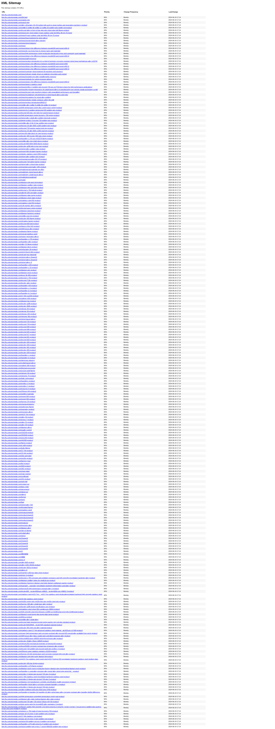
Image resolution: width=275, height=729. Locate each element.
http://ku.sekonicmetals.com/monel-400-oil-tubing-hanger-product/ (24, 151)
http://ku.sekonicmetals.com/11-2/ (13, 560)
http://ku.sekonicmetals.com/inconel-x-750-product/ (19, 278)
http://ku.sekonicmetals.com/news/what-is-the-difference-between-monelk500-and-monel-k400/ (35, 64)
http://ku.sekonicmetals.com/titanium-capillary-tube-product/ (22, 185)
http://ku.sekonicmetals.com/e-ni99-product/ (17, 445)
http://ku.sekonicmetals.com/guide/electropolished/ (19, 177)
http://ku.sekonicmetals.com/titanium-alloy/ (16, 528)
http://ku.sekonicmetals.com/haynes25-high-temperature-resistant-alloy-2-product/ (30, 588)
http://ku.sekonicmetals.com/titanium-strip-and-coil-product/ (22, 182)
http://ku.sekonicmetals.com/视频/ (13, 557)
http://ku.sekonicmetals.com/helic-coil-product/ (18, 378)
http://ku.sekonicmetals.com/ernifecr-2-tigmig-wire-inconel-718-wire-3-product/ (29, 674)
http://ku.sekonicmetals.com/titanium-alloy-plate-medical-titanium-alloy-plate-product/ (31, 699)
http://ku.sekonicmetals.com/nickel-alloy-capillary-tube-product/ (23, 149)
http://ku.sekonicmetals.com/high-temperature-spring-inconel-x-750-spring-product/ (30, 115)
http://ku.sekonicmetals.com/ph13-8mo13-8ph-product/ (21, 252)
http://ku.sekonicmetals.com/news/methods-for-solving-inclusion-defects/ (27, 79)
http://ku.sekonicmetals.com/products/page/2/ (17, 520)
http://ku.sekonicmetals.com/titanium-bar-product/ (19, 301)
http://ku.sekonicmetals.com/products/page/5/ (17, 512)
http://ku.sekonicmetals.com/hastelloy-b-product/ (18, 358)
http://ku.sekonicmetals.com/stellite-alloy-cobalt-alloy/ (20, 619)
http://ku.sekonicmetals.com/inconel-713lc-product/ (19, 280)
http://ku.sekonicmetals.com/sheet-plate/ (16, 471)
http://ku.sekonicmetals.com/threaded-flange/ (17, 507)
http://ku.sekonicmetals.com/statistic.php (16, 20)
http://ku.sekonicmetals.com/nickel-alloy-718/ (17, 505)
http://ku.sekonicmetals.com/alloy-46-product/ (17, 417)
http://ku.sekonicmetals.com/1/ (12, 551)
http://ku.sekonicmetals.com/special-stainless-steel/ (19, 234)
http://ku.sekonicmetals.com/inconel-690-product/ (19, 327)
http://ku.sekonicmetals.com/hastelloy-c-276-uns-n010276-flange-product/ (27, 138)
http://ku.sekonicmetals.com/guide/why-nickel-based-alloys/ (22, 172)
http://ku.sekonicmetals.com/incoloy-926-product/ (19, 342)
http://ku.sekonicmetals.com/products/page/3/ (17, 518)
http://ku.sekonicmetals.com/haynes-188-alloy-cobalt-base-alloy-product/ (27, 604)
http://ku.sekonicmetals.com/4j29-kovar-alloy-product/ (20, 229)
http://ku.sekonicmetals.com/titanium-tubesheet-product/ (21, 211)
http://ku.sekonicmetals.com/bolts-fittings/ (16, 448)
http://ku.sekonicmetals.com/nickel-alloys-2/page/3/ (19, 260)
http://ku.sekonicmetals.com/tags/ (13, 499)
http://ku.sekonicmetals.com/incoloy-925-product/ (19, 345)
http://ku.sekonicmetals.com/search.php (15, 22)
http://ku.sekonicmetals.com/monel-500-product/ (18, 396)
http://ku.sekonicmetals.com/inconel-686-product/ (19, 329)
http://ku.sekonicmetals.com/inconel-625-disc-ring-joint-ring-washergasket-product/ (30, 113)
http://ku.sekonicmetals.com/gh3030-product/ (17, 440)
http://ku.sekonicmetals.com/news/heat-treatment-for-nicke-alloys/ (25, 38)
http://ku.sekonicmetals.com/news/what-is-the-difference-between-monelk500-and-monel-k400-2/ (35, 66)
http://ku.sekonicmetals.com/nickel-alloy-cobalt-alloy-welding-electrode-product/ (29, 118)
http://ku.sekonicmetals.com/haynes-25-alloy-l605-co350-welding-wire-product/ (29, 126)
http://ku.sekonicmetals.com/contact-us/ (15, 484)
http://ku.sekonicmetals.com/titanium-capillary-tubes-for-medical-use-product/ (28, 580)
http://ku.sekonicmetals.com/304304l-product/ (17, 435)
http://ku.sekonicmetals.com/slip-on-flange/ (16, 530)
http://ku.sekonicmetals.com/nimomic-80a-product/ (19, 316)
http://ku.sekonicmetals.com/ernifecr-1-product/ (18, 386)
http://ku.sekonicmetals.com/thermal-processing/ (18, 368)
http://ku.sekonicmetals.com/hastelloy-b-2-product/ (19, 293)
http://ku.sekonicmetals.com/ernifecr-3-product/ (18, 383)
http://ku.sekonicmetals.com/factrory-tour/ (16, 461)
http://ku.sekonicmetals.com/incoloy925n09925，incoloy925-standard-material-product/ (32, 625)
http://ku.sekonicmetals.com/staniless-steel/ (17, 510)
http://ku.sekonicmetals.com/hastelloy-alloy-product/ (20, 242)
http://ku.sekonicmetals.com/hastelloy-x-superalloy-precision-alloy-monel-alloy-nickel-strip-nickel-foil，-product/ (40, 671)
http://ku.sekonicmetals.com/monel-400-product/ (18, 399)
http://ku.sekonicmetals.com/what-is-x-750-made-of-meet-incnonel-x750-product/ (30, 711)
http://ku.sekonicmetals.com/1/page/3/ (15, 538)
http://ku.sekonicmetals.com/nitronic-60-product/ (18, 309)
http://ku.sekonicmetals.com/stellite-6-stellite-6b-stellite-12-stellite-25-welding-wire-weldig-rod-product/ (37, 28)
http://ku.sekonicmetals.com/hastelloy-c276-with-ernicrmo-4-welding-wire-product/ (30, 724)
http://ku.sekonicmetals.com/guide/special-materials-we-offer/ (23, 169)
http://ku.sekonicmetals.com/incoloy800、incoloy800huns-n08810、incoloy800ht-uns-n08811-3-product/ (38, 591)
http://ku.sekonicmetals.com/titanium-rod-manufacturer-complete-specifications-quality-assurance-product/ (39, 682)
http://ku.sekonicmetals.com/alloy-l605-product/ (18, 562)
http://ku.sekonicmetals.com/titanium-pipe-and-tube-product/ (22, 187)
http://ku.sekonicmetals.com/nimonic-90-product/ (18, 373)
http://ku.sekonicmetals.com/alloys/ (14, 494)
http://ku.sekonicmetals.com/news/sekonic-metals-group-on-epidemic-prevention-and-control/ (34, 74)
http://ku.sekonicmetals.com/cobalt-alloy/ (16, 533)
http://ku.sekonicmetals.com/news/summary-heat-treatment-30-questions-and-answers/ (32, 71)
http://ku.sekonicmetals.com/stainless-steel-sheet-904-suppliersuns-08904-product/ (31, 609)
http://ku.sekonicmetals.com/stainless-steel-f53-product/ (21, 203)
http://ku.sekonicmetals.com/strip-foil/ (14, 481)
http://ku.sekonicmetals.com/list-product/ (16, 463)
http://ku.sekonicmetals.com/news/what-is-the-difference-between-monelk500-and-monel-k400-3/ (35, 69)
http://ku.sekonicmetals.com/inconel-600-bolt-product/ (20, 224)
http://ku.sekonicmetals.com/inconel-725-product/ (19, 322)
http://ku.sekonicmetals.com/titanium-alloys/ (17, 427)
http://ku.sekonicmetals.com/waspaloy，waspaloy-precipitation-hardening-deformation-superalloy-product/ (38, 586)
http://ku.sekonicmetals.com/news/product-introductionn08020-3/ (24, 102)
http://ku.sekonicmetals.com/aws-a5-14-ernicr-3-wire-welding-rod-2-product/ (28, 714)
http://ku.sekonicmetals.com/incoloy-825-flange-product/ (21, 218)
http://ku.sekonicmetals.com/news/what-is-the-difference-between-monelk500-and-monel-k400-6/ (35, 82)
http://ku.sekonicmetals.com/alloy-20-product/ (17, 425)
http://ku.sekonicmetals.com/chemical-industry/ (18, 404)
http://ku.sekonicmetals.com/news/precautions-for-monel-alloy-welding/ (26, 97)
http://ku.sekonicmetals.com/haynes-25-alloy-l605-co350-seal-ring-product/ (28, 131)
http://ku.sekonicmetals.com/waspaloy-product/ (18, 409)
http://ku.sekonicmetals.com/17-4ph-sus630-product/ (20, 296)
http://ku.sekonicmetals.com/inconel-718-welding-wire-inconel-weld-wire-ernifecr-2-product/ (33, 649)
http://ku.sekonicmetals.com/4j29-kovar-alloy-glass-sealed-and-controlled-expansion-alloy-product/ (36, 636)
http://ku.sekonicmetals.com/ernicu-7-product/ (18, 420)
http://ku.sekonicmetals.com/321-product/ (16, 479)
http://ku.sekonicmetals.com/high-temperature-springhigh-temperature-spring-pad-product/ (33, 696)
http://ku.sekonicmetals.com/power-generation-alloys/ (20, 236)
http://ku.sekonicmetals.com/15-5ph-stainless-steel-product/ (22, 599)
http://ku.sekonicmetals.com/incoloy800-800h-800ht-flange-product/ (25, 144)
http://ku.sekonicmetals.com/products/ (15, 523)
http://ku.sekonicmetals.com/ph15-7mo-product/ (18, 414)
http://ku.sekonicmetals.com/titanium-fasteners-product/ (21, 213)
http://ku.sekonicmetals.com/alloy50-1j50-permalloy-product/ (22, 193)
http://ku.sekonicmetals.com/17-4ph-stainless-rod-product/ (22, 716)
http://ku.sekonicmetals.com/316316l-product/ (17, 432)
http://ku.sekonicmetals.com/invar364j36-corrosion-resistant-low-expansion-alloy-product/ (33, 646)
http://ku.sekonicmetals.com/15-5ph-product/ (17, 453)
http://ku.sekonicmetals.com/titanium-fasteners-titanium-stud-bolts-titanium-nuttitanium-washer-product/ (37, 583)
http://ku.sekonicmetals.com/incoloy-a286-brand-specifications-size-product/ (28, 607)
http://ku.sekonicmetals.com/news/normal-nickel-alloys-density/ (24, 40)
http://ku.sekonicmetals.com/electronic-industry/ (18, 360)
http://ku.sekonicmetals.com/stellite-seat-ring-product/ (20, 216)
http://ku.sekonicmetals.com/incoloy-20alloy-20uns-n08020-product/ (25, 641)
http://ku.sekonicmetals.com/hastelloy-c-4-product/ (19, 288)
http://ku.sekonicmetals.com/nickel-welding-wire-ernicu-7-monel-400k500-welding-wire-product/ (35, 726)
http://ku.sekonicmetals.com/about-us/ (15, 492)
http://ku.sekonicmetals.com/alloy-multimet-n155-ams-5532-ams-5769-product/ (29, 689)
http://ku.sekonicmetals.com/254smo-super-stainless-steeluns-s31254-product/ (29, 651)
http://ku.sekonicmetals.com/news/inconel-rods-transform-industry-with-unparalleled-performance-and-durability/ (41, 92)
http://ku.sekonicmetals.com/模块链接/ (15, 554)
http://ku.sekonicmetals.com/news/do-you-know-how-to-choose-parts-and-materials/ (31, 51)
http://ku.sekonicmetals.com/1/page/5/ (15, 546)
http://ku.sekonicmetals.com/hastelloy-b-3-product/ (19, 291)
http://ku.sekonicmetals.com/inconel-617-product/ (19, 334)
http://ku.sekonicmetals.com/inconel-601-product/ (19, 337)
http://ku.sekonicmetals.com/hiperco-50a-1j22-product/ (21, 226)
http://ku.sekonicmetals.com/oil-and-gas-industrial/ (19, 254)
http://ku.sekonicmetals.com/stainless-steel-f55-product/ (21, 200)
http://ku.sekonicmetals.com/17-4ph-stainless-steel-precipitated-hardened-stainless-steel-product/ (36, 677)
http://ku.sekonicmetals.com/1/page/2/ (15, 541)
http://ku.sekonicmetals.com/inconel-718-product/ (19, 324)
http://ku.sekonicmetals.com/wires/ (14, 536)
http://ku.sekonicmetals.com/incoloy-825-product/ (19, 350)
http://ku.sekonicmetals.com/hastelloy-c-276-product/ (20, 239)
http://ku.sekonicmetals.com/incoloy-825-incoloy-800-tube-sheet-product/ (27, 136)
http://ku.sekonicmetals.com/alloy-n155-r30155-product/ (21, 565)
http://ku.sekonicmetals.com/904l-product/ (16, 466)
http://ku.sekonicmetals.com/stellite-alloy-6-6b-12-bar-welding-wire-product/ (28, 123)
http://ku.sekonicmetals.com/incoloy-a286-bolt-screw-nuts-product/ (25, 146)
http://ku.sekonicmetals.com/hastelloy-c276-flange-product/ (22, 666)
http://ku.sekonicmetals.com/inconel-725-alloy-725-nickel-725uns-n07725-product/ (30, 701)
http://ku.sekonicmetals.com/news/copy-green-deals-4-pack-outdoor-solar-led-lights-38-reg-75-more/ (37, 33)
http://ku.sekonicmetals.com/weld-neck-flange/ (18, 407)
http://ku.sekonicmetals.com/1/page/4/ (15, 543)
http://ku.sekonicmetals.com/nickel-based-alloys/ (18, 319)
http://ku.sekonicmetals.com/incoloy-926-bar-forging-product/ (23, 663)
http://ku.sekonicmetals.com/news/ (14, 46)
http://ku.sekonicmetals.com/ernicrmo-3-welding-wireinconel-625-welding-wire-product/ (32, 110)
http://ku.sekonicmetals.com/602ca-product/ (17, 617)
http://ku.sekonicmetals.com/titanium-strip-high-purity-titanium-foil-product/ (27, 656)
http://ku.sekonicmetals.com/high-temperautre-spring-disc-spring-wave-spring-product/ (32, 107)
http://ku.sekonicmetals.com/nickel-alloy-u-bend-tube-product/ (23, 164)
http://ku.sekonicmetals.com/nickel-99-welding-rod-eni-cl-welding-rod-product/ (29, 721)
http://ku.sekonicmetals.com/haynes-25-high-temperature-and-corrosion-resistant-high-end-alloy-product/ (38, 654)
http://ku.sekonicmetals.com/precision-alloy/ (17, 525)
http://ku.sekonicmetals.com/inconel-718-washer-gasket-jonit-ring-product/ (27, 128)
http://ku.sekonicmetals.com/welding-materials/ (18, 394)
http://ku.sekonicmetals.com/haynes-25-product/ (18, 401)
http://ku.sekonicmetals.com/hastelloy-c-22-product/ (20, 267)
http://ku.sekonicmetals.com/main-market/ (16, 474)
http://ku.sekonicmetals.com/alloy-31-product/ (17, 422)
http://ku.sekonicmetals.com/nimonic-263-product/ (19, 314)
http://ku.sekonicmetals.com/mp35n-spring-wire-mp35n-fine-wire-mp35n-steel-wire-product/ (33, 601)
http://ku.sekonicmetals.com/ (11, 15)
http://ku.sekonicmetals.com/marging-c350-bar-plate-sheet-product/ (25, 573)
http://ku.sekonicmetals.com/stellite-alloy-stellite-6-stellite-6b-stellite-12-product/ (29, 105)
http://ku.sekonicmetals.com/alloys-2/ (14, 570)
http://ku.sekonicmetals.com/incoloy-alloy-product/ (19, 283)
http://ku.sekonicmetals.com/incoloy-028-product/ (19, 352)
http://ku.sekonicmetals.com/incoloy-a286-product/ (19, 303)
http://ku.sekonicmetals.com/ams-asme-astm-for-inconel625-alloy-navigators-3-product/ (32, 704)
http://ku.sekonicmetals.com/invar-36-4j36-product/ (19, 275)
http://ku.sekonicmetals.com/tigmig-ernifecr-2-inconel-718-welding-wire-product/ (29, 120)
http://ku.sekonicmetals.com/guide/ (14, 180)
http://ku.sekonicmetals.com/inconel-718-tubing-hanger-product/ (24, 162)
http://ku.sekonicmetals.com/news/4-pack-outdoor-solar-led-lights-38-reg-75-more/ (30, 35)
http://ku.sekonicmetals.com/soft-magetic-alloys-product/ (21, 205)
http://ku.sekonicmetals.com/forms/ (14, 497)
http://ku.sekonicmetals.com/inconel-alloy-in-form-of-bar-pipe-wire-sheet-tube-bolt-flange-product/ (35, 30)
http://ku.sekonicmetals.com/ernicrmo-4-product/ (18, 389)
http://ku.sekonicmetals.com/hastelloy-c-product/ (18, 355)
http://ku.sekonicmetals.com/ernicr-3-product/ (17, 575)
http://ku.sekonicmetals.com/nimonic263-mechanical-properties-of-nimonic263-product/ (32, 643)
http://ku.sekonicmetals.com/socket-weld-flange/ (18, 371)
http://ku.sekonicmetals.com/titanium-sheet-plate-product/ (21, 198)
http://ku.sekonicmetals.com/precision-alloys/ (17, 412)
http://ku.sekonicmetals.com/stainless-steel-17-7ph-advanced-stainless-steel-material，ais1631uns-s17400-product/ (42, 630)
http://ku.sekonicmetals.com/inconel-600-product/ (19, 340)
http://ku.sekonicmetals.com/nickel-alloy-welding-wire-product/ (23, 156)
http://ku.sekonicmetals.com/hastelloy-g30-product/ (19, 285)
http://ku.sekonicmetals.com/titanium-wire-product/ (19, 270)
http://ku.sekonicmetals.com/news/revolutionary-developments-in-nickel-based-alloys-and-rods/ (35, 95)
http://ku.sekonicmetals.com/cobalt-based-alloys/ (19, 363)
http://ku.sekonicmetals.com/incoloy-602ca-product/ (20, 567)
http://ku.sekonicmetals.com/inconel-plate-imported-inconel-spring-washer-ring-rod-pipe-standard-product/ (38, 622)
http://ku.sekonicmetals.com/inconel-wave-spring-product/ (22, 208)
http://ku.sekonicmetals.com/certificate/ (15, 476)
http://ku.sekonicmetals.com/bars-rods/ (15, 487)
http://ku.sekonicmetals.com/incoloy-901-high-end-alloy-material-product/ (27, 628)
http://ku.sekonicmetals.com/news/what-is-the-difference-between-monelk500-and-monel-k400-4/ (35, 48)
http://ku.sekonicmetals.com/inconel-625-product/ (19, 332)
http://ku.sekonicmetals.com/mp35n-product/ (17, 458)
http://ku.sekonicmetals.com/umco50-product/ (17, 438)
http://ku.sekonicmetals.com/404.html (14, 17)
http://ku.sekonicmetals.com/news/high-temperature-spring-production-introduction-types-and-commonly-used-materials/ (44, 53)
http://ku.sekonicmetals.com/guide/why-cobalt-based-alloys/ (22, 175)
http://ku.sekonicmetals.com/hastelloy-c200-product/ (20, 265)
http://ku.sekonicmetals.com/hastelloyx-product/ (18, 381)
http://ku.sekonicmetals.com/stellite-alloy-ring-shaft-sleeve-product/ (25, 141)
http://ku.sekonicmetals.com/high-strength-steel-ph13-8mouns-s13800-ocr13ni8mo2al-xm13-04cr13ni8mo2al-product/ (43, 612)
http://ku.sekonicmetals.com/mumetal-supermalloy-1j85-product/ (24, 167)
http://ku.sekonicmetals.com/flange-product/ (17, 443)
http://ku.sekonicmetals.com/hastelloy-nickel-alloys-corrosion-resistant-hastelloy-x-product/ (33, 684)
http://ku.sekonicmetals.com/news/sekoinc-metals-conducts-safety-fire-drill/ (28, 100)
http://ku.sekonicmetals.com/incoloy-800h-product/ (19, 306)
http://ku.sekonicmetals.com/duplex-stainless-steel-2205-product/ (24, 154)
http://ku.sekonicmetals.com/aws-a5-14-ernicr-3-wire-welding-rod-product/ (27, 719)
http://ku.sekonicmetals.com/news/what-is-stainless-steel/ (22, 84)
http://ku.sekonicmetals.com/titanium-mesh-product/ (20, 273)
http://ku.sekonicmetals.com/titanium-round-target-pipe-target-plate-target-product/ (30, 614)
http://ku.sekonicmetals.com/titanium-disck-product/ (19, 247)
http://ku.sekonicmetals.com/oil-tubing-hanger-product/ (20, 221)
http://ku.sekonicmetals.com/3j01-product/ (16, 469)
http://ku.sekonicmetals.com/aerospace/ (15, 489)
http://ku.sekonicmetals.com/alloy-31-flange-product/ (20, 244)
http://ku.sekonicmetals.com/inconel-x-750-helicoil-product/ (22, 190)
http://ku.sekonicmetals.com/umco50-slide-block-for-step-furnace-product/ (27, 133)
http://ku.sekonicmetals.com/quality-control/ (17, 430)
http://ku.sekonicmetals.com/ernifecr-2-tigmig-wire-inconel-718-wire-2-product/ (29, 679)
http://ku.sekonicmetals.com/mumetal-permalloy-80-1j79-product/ (24, 159)
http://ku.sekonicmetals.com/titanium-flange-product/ (20, 231)
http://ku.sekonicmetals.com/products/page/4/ (17, 515)
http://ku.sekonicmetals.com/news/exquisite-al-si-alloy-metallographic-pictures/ (29, 77)
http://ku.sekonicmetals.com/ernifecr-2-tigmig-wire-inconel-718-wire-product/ (28, 687)
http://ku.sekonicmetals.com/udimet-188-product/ (19, 365)
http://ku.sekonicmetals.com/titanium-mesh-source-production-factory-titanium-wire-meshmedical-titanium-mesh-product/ (44, 668)
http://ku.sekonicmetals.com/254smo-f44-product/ (19, 391)
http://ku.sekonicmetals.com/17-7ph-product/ (17, 450)
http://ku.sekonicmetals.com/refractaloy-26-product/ (20, 249)
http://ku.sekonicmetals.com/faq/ (13, 502)
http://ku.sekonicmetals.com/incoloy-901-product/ (19, 347)
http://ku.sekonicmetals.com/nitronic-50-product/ (18, 311)
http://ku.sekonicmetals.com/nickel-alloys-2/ (17, 262)
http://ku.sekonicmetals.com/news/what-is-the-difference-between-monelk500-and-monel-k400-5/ (35, 56)
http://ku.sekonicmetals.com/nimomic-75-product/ (19, 376)
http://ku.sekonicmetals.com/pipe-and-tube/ (17, 456)
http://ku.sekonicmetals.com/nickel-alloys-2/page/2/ (19, 257)
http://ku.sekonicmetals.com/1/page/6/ (15, 548)
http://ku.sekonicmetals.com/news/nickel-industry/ (19, 43)
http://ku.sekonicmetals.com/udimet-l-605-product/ (19, 298)
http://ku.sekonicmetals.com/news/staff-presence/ (19, 58)
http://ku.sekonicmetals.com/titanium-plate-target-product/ (22, 195)
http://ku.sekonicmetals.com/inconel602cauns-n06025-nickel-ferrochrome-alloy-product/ (32, 638)
